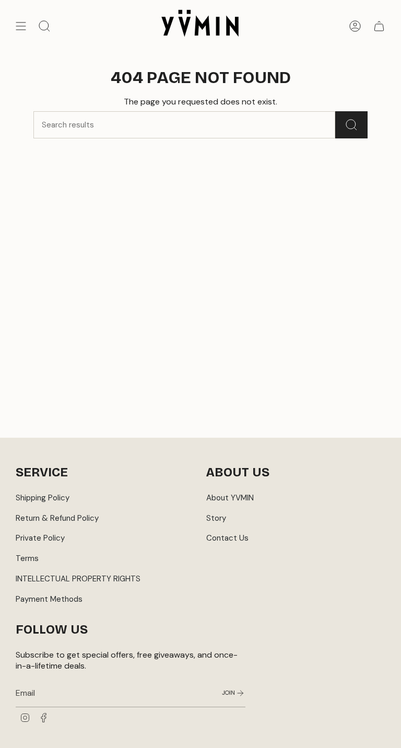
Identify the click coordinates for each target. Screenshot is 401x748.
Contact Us (227, 538)
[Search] (351, 124)
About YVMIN (230, 498)
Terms (27, 558)
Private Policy (40, 538)
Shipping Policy (42, 498)
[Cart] (379, 26)
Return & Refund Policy (57, 518)
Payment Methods (49, 599)
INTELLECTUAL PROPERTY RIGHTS (78, 579)
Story (216, 518)
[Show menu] (20, 26)
